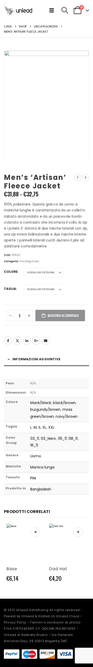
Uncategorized (29, 261)
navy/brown (67, 416)
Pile (33, 478)
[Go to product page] (25, 542)
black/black (40, 402)
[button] (53, 10)
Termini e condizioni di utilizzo (55, 622)
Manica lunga (42, 467)
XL (44, 427)
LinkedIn (27, 340)
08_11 (73, 438)
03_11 (34, 438)
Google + (36, 340)
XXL (51, 427)
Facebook (8, 340)
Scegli (35, 532)
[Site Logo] (18, 10)
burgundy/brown (45, 409)
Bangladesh (40, 489)
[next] (85, 177)
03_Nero (48, 438)
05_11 (62, 438)
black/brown (64, 402)
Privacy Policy (15, 622)
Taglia (10, 289)
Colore (11, 271)
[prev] (77, 177)
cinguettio (17, 340)
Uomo (35, 456)
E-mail (45, 340)
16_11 (34, 445)
